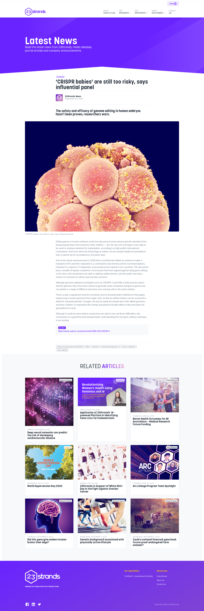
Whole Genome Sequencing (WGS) (70, 347)
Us (172, 12)
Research (124, 11)
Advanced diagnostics (110, 347)
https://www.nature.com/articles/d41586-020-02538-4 (84, 331)
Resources (140, 11)
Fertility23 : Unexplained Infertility (138, 576)
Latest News (162, 576)
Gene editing (62, 350)
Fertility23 (109, 12)
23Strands (157, 11)
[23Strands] (35, 12)
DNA (87, 347)
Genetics (95, 347)
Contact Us (161, 584)
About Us (160, 580)
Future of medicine (128, 347)
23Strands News (73, 96)
